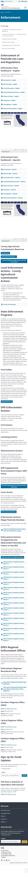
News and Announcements (9, 512)
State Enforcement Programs (9, 39)
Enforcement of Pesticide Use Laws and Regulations (12, 30)
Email (3, 772)
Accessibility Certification (8, 855)
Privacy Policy (5, 850)
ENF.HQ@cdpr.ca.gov (10, 794)
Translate (25, 1)
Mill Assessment (5, 810)
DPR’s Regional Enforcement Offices (11, 45)
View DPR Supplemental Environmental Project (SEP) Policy (14, 486)
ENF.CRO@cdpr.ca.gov (11, 727)
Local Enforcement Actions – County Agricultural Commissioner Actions (14, 35)
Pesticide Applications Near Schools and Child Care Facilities (14, 261)
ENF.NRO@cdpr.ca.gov (11, 708)
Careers (3, 816)
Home (2, 12)
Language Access (5, 813)
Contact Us (4, 790)
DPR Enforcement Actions (8, 42)
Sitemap (3, 857)
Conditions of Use (6, 852)
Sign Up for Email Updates (8, 48)
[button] (24, 775)
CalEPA (7, 822)
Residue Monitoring (7, 401)
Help (19, 1)
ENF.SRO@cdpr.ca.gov (11, 745)
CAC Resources (5, 253)
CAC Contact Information (9, 256)
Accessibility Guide (6, 854)
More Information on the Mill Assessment (12, 557)
